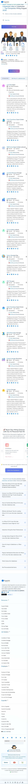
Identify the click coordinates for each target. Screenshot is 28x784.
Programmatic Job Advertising (8, 692)
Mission (3, 714)
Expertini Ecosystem (5, 709)
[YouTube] (8, 592)
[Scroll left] (2, 451)
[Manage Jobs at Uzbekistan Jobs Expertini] (22, 782)
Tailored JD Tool (5, 687)
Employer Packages (5, 674)
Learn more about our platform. (16, 590)
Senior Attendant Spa (12, 255)
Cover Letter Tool (5, 648)
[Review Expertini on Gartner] (6, 762)
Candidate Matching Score (7, 689)
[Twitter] (4, 592)
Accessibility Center (5, 613)
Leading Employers (11, 48)
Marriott (10, 123)
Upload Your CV (23, 47)
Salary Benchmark (5, 658)
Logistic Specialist (11, 198)
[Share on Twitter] (8, 55)
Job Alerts (3, 655)
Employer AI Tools (5, 672)
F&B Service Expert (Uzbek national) (16, 147)
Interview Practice (5, 650)
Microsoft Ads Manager (6, 697)
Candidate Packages (5, 640)
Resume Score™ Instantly (17, 49)
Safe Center (4, 611)
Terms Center (4, 616)
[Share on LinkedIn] (10, 55)
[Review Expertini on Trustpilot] (22, 762)
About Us (3, 711)
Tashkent (17, 123)
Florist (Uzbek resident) (13, 229)
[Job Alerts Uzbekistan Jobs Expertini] (13, 782)
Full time (21, 124)
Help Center (4, 608)
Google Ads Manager (6, 694)
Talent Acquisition (5, 682)
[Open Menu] (25, 2)
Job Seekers (5, 632)
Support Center (4, 606)
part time (12, 92)
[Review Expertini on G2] (14, 762)
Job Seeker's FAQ (5, 663)
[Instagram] (6, 592)
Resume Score (4, 645)
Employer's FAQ (5, 721)
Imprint (3, 716)
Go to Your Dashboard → (14, 470)
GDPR (2, 623)
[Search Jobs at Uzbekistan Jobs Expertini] (10, 782)
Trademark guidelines (21, 768)
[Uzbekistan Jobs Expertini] (14, 580)
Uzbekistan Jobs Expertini (8, 585)
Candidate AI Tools (5, 638)
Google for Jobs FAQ (6, 724)
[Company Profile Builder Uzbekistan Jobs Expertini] (17, 782)
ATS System (4, 679)
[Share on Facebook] (6, 55)
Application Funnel (5, 684)
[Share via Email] (14, 55)
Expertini (4, 700)
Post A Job (3, 677)
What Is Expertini (5, 706)
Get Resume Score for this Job (17, 96)
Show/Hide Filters (14, 71)
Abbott (10, 200)
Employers (4, 666)
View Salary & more (14, 94)
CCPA (2, 621)
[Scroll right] (26, 451)
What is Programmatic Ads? (7, 729)
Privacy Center (4, 618)
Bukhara (10, 88)
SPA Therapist (10, 281)
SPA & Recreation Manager (14, 333)
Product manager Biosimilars (14, 358)
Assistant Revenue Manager (14, 173)
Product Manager (11, 389)
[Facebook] (2, 592)
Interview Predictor (5, 653)
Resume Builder (4, 643)
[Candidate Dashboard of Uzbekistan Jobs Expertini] (8, 782)
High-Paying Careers (11, 50)
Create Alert (5, 78)
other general (12, 124)
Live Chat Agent (11, 84)
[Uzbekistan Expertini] (7, 2)
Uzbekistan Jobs (12, 751)
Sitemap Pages (4, 626)
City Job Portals (4, 628)
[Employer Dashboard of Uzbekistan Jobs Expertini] (15, 782)
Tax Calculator (4, 660)
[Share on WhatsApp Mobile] (16, 55)
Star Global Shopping (13, 86)
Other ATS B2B (4, 726)
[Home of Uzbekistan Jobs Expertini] (5, 782)
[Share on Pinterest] (12, 55)
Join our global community (4, 49)
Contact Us (3, 719)
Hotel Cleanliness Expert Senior (15, 307)
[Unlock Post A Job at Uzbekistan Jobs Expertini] (20, 782)
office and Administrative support (16, 90)
